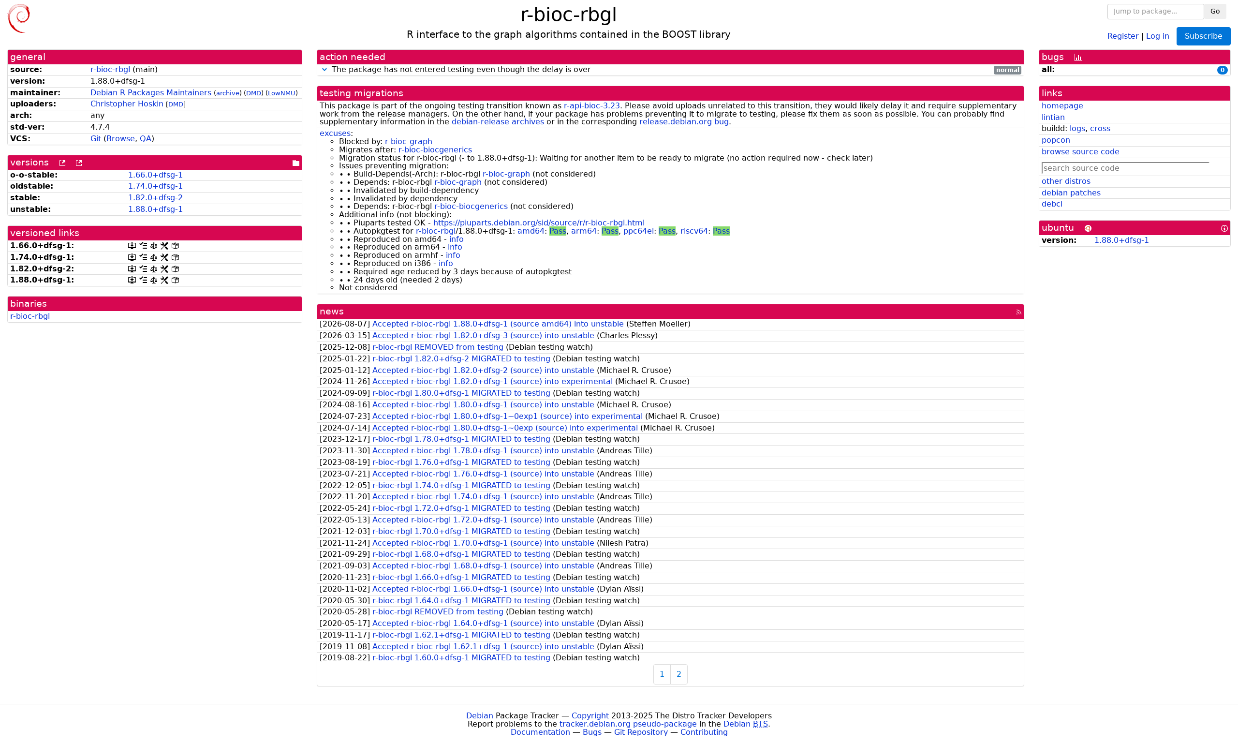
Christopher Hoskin (126, 103)
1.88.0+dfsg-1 (155, 209)
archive (227, 93)
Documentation (540, 732)
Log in (1157, 35)
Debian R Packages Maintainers (150, 92)
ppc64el (638, 231)
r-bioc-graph (408, 141)
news (332, 311)
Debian (479, 715)
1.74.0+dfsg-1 (155, 186)
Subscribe (1204, 36)
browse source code (1081, 151)
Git (95, 138)
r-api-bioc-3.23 (592, 105)
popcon (1056, 140)
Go (1215, 11)
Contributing (704, 732)
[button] (324, 69)
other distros (1066, 181)
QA (145, 138)
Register (1123, 35)
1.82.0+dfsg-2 (155, 197)
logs (1077, 128)
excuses (335, 133)
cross (1100, 128)
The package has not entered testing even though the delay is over (674, 70)
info (456, 239)
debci (1052, 203)
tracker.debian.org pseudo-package (628, 724)
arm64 (584, 231)
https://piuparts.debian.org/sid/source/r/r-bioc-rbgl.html (539, 222)
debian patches (1071, 192)
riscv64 (694, 231)
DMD (253, 93)
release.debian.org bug (684, 121)
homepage (1062, 105)
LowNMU (281, 93)
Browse (120, 138)
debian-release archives (498, 121)
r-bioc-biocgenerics (435, 149)
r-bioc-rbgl (110, 69)
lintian (1053, 117)
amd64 (531, 231)
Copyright (590, 715)
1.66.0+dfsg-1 (155, 174)
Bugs (592, 732)
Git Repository (641, 732)
